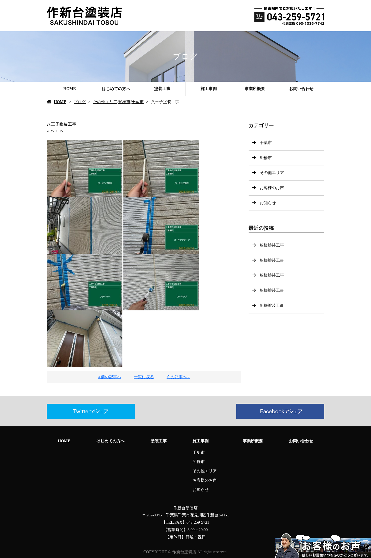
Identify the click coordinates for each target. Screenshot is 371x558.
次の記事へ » (178, 377)
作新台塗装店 (185, 508)
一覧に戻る (144, 377)
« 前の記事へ (109, 377)
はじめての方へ (116, 88)
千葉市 (137, 102)
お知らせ (268, 203)
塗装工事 (162, 88)
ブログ (80, 102)
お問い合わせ (301, 88)
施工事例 (209, 88)
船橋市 (124, 102)
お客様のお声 (272, 188)
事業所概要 (255, 88)
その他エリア (105, 102)
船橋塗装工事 (272, 245)
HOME (69, 88)
